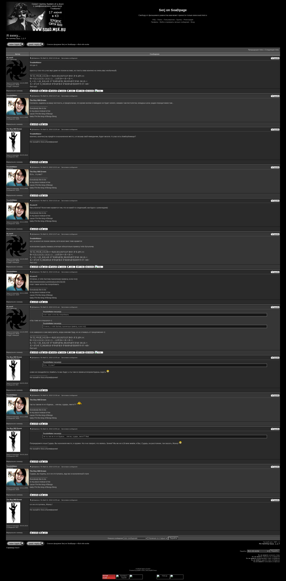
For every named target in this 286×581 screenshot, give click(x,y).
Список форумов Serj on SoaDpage (61, 44)
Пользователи (169, 20)
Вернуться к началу (14, 91)
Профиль (154, 22)
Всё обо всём (83, 44)
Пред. (18, 38)
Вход (193, 22)
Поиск (159, 20)
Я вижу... (13, 35)
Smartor (148, 569)
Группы (179, 20)
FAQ (154, 20)
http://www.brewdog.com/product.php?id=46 (47, 282)
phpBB (138, 570)
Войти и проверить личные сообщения (174, 22)
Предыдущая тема (255, 50)
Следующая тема (272, 50)
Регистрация (188, 20)
